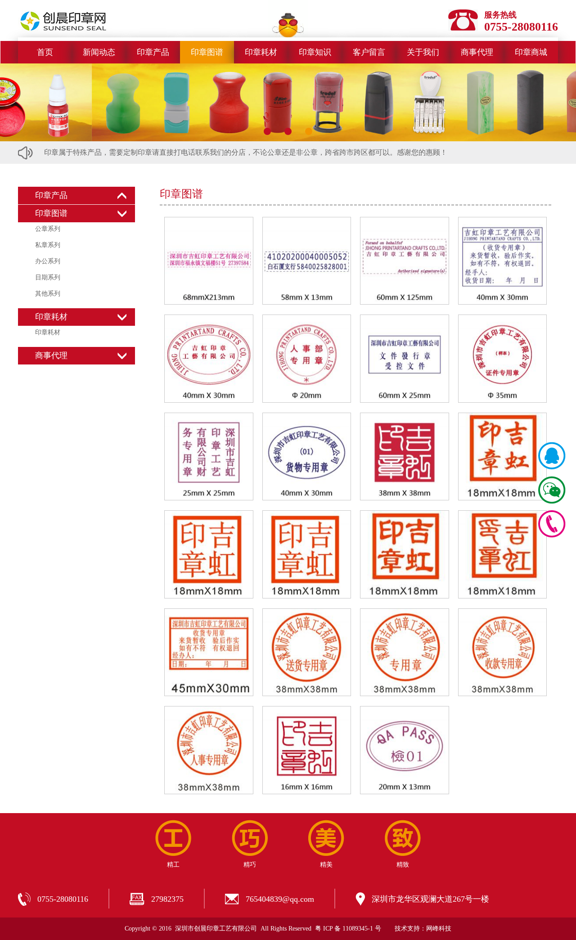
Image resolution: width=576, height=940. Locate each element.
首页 (45, 52)
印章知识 (315, 52)
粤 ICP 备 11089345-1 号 (348, 928)
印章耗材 (261, 52)
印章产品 (153, 52)
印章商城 (531, 52)
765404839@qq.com (280, 899)
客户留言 (369, 52)
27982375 (167, 899)
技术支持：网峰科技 (423, 928)
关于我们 (423, 52)
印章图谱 (207, 52)
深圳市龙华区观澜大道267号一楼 (430, 899)
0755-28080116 (62, 899)
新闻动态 (99, 52)
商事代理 (477, 52)
